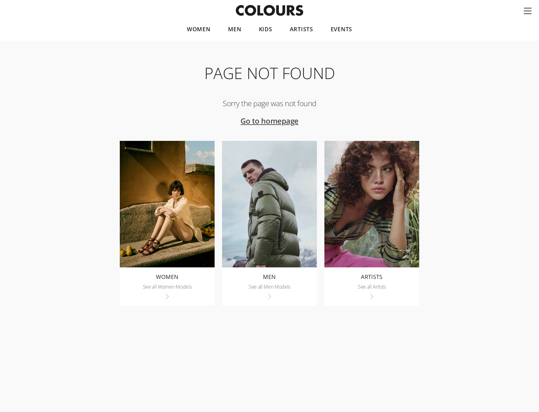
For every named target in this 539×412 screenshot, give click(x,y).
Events (341, 29)
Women (199, 29)
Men (234, 29)
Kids (265, 29)
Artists (301, 29)
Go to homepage (269, 121)
